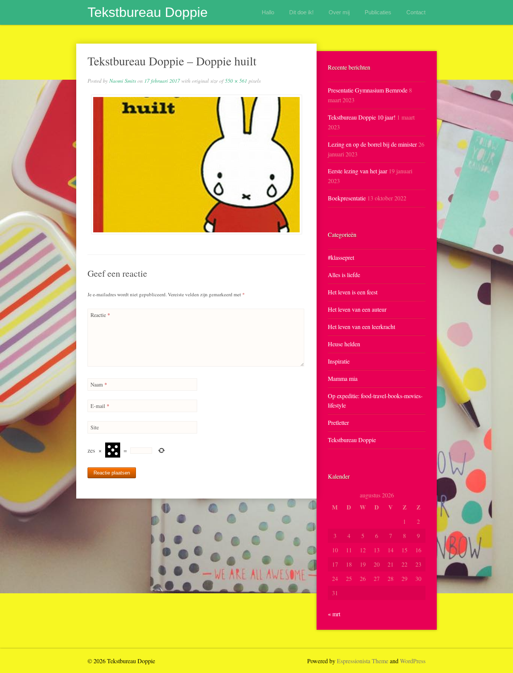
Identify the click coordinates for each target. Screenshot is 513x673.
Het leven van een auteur (357, 309)
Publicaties (378, 12)
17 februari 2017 (162, 80)
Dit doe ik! (301, 12)
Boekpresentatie (347, 198)
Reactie (100, 314)
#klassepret (341, 257)
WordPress (412, 661)
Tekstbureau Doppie (148, 12)
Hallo (268, 12)
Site (95, 427)
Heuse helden (344, 344)
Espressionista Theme (362, 661)
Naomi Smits (122, 80)
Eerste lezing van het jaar (357, 171)
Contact (415, 12)
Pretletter (338, 422)
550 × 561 (236, 80)
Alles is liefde (344, 275)
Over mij (339, 12)
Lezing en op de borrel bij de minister (372, 144)
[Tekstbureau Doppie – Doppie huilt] (196, 164)
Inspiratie (339, 361)
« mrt (334, 614)
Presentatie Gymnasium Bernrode (367, 90)
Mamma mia (343, 378)
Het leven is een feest (352, 292)
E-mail (100, 405)
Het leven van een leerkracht (361, 326)
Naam (99, 384)
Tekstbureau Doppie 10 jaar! (361, 117)
